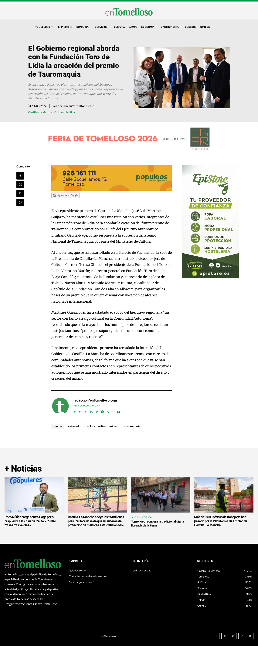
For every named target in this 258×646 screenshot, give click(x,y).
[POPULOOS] (111, 189)
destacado (73, 426)
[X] (20, 184)
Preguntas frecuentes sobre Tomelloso (31, 604)
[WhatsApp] (20, 202)
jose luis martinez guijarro (101, 426)
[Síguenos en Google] (65, 202)
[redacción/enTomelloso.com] (60, 406)
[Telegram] (102, 411)
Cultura (59, 112)
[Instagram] (85, 411)
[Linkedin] (91, 411)
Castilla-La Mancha (40, 112)
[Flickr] (80, 411)
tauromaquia (132, 426)
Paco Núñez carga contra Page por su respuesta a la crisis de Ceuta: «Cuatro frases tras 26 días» (30, 521)
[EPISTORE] (210, 277)
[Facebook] (20, 176)
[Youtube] (118, 411)
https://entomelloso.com (87, 405)
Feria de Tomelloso (141, 517)
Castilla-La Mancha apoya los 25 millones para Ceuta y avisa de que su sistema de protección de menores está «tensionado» (96, 521)
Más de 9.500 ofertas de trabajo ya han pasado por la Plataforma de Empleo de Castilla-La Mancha (220, 521)
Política (70, 112)
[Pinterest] (20, 193)
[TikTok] (241, 636)
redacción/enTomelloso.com (74, 106)
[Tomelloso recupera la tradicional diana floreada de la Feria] (160, 495)
